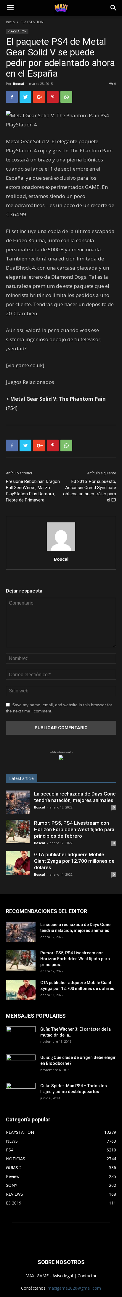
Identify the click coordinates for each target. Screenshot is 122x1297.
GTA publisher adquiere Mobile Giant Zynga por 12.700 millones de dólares (74, 861)
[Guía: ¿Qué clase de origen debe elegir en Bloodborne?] (21, 1063)
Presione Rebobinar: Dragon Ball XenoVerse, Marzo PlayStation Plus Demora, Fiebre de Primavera (33, 491)
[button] (113, 8)
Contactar (87, 1275)
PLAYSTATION (32, 21)
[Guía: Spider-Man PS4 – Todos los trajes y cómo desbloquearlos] (21, 1091)
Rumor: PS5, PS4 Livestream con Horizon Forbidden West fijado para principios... (75, 959)
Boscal (18, 83)
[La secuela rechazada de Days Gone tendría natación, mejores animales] (18, 802)
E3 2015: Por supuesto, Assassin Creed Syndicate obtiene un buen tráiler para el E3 (89, 491)
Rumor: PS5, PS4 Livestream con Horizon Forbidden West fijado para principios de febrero (74, 829)
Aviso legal (62, 1275)
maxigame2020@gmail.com (74, 1288)
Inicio (10, 21)
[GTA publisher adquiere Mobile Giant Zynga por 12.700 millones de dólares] (18, 863)
